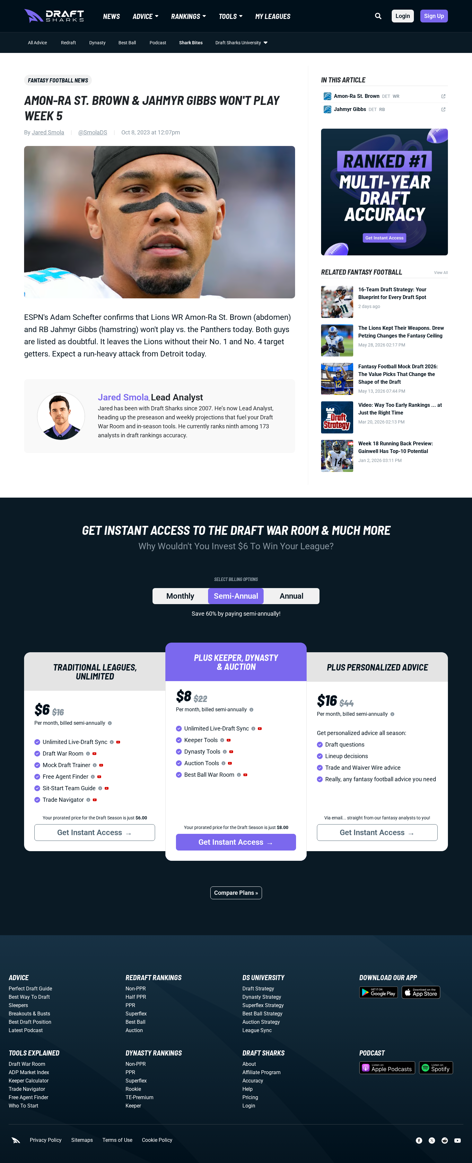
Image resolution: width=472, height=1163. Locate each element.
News (111, 16)
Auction (134, 1030)
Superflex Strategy (263, 1005)
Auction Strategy (261, 1022)
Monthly (180, 596)
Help (247, 1089)
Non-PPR (136, 989)
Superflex (136, 1014)
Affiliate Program (261, 1072)
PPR (130, 1005)
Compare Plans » (236, 892)
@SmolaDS (92, 132)
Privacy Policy (46, 1140)
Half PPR (136, 997)
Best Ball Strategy (262, 1014)
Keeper (133, 1106)
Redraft (68, 42)
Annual (291, 596)
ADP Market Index (29, 1072)
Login (403, 16)
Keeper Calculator (28, 1081)
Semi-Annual (236, 596)
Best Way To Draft (29, 997)
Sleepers (18, 1005)
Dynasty (97, 42)
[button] (118, 742)
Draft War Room (27, 1064)
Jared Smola (48, 132)
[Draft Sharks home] (54, 16)
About (249, 1064)
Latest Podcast (26, 1030)
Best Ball (127, 42)
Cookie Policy (157, 1140)
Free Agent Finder (28, 1097)
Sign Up (434, 16)
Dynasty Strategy (261, 997)
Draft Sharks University (238, 42)
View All (441, 272)
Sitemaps (82, 1140)
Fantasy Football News (58, 80)
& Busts (41, 1014)
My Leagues (272, 16)
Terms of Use (117, 1140)
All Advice (37, 42)
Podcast (158, 42)
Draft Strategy (258, 989)
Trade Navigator (27, 1089)
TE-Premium (139, 1097)
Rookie (133, 1089)
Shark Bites (191, 42)
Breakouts (20, 1014)
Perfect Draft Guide (30, 989)
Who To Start (23, 1106)
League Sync (257, 1030)
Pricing (250, 1097)
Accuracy (252, 1081)
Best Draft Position (30, 1022)
